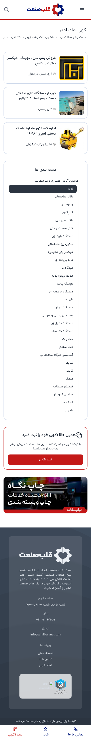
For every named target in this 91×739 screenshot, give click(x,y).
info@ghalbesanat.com (45, 634)
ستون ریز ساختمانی (60, 244)
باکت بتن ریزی (64, 220)
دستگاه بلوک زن (62, 236)
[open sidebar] (82, 9)
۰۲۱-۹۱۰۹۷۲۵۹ (45, 619)
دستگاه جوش (64, 307)
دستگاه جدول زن (62, 323)
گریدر (69, 371)
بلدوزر (69, 410)
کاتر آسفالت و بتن (61, 228)
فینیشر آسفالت (63, 386)
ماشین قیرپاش (63, 394)
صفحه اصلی (45, 653)
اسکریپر (68, 402)
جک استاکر (66, 347)
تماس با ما (45, 659)
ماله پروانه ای (64, 260)
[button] (7, 10)
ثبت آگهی (45, 459)
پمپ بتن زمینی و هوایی (57, 315)
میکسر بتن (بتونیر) (60, 252)
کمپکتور (67, 212)
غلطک (69, 378)
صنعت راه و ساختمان (73, 37)
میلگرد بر (67, 268)
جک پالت (67, 339)
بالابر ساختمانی (63, 196)
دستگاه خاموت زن (61, 291)
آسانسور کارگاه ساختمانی (56, 355)
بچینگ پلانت (65, 283)
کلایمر (69, 363)
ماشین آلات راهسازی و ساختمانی (33, 37)
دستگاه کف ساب (62, 331)
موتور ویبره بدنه (62, 276)
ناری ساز (67, 299)
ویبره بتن (67, 204)
